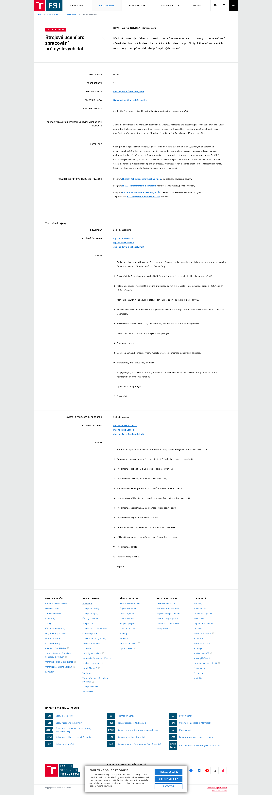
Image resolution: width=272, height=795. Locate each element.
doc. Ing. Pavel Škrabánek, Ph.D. (128, 91)
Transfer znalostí (127, 628)
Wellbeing (87, 673)
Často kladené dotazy (55, 628)
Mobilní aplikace (52, 638)
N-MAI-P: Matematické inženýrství (139, 185)
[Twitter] (215, 770)
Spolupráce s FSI (170, 6)
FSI (39, 14)
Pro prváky (87, 623)
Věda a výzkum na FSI (130, 603)
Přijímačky (50, 618)
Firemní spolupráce (166, 603)
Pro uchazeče (77, 6)
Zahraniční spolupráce (167, 618)
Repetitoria (87, 691)
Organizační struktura (204, 623)
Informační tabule (202, 643)
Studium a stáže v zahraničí (95, 628)
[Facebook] (191, 770)
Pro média (199, 673)
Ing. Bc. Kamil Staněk (123, 242)
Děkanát (198, 628)
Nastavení (168, 786)
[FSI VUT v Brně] (48, 5)
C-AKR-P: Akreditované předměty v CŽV (141, 192)
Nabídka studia (52, 608)
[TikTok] (223, 770)
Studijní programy (90, 608)
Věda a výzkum (137, 6)
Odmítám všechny (168, 779)
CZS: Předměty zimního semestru (143, 196)
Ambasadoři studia (54, 613)
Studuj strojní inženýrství (56, 603)
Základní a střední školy (168, 623)
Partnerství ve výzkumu (168, 608)
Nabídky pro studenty (92, 643)
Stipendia (86, 648)
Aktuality (198, 603)
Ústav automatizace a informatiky (130, 100)
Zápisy (48, 623)
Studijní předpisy (90, 613)
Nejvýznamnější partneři (168, 613)
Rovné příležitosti (202, 658)
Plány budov (199, 668)
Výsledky (124, 638)
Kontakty (49, 671)
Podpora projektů (128, 623)
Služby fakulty (163, 628)
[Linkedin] (199, 770)
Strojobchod (199, 638)
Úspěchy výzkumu (128, 608)
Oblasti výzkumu (127, 613)
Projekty (123, 633)
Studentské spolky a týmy (94, 638)
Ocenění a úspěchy (203, 613)
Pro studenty (106, 6)
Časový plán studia (91, 618)
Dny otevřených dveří (55, 633)
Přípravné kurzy (52, 643)
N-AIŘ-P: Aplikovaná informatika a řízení (141, 179)
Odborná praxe (89, 633)
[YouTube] (207, 770)
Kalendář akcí (200, 608)
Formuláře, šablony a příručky (96, 658)
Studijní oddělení (90, 686)
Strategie (198, 648)
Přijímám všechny (168, 772)
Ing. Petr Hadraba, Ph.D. (125, 238)
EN (233, 6)
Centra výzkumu (127, 618)
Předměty (71, 14)
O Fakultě (198, 6)
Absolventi (199, 618)
